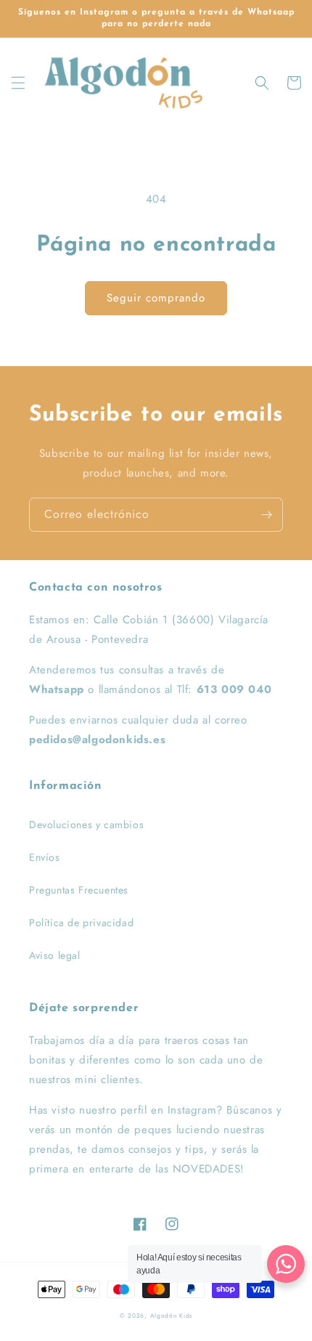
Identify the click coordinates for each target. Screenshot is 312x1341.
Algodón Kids (171, 1315)
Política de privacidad (81, 922)
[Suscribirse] (266, 515)
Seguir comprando (156, 298)
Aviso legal (55, 955)
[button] (18, 83)
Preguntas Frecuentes (78, 890)
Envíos (44, 857)
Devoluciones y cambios (86, 824)
